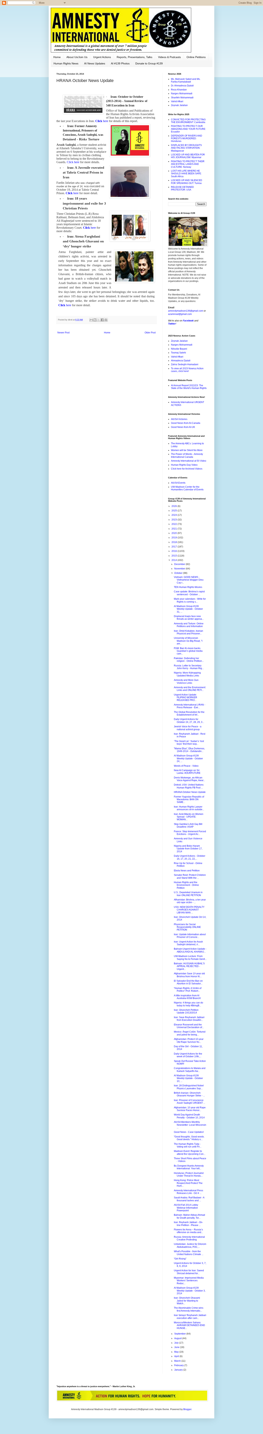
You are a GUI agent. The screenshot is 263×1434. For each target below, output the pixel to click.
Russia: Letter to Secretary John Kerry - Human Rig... (189, 667)
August (178, 1338)
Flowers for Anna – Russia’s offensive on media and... (188, 1231)
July (176, 1342)
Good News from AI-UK (183, 427)
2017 (175, 546)
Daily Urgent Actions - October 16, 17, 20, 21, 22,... (189, 857)
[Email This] (91, 320)
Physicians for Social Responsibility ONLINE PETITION (187, 927)
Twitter (172, 323)
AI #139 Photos (120, 63)
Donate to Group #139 (149, 63)
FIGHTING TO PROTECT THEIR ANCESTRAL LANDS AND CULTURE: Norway (187, 164)
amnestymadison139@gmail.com (185, 310)
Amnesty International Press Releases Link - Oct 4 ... (188, 1192)
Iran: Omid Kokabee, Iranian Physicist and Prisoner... (188, 632)
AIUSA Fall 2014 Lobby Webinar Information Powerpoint (186, 1208)
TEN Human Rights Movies (188, 587)
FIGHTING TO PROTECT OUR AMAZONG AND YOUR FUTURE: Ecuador (188, 129)
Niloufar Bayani (179, 348)
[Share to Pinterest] (106, 320)
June (177, 1347)
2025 (175, 510)
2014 (175, 560)
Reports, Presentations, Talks (134, 57)
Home (57, 57)
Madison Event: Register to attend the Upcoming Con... (189, 1152)
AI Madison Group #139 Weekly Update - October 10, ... (188, 1078)
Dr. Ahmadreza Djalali (182, 85)
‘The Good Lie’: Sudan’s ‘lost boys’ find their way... (189, 742)
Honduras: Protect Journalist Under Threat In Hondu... (189, 1174)
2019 (175, 537)
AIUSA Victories (179, 419)
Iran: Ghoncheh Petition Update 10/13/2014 (186, 1011)
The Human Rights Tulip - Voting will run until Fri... (187, 1145)
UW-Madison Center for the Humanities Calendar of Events (187, 488)
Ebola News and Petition (187, 870)
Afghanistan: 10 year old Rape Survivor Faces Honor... (190, 1109)
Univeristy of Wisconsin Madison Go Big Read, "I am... (188, 641)
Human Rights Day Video (184, 465)
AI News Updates (94, 63)
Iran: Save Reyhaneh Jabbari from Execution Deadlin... (189, 1018)
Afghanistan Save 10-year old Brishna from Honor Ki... (189, 975)
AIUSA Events (178, 482)
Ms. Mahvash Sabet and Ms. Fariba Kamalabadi (185, 80)
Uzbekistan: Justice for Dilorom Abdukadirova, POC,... (190, 1245)
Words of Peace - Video (186, 766)
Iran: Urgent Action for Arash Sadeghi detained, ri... (188, 943)
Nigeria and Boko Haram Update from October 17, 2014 (188, 849)
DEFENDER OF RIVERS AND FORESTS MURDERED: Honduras (186, 138)
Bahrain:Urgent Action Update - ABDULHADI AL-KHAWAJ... (190, 950)
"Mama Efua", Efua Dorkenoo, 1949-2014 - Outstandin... (189, 750)
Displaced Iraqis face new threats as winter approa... (189, 617)
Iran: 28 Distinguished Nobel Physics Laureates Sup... (189, 1087)
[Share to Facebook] (102, 320)
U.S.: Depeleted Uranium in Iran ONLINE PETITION (188, 893)
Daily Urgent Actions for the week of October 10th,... (188, 1055)
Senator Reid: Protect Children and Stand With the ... (190, 876)
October (178, 573)
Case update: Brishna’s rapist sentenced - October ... (189, 593)
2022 (175, 524)
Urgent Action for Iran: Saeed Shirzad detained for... (189, 1272)
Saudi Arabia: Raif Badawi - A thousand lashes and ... (189, 1199)
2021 (175, 528)
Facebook (188, 320)
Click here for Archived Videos (186, 468)
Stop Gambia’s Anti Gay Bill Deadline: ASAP (188, 825)
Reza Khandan (179, 89)
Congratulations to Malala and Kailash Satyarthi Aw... (189, 1069)
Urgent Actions (102, 57)
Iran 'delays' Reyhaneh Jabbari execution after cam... (190, 1316)
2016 (175, 551)
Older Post (150, 332)
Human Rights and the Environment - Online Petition (186, 885)
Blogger (187, 1409)
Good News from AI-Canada (185, 423)
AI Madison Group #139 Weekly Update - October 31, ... (188, 609)
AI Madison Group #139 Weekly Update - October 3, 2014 (189, 1290)
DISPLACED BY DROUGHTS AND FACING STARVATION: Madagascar (186, 148)
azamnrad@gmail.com (180, 314)
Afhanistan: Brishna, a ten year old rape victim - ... (190, 901)
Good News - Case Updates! (189, 1132)
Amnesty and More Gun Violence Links (186, 681)
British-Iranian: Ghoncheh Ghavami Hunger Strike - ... (189, 1094)
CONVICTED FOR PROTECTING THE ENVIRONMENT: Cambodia (188, 121)
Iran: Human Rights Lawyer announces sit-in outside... (189, 808)
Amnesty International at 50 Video (188, 460)
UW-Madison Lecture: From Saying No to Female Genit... (190, 957)
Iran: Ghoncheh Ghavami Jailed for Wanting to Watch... (187, 1301)
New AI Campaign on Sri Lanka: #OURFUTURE (187, 771)
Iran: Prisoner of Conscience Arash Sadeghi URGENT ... (189, 1101)
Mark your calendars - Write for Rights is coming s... (190, 600)
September (180, 1333)
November (180, 568)
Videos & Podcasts (169, 57)
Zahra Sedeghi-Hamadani (184, 364)
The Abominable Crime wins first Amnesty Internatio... (188, 1309)
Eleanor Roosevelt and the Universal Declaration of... (189, 1026)
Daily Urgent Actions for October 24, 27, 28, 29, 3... (189, 720)
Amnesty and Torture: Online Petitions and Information (189, 625)
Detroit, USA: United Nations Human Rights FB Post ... (189, 786)
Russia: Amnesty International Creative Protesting (189, 1238)
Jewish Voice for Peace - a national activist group (187, 728)
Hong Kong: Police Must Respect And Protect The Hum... (188, 1183)
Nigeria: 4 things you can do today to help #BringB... (188, 1004)
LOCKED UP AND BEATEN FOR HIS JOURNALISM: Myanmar (188, 156)
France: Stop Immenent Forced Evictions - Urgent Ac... (190, 832)
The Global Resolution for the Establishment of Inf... (189, 713)
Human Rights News (66, 63)
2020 (175, 533)
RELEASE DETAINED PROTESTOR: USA (182, 188)
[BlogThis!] (95, 320)
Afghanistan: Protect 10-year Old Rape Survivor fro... (189, 1040)
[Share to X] (99, 320)
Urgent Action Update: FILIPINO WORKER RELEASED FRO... (185, 697)
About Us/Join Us (76, 57)
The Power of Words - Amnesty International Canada (187, 455)
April (177, 1356)
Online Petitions (196, 57)
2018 (175, 542)
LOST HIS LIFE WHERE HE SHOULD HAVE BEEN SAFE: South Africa (186, 173)
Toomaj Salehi (178, 352)
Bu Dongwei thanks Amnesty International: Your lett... (189, 1167)
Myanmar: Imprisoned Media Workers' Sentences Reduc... (189, 1280)
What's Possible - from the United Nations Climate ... (188, 1252)
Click (101, 121)
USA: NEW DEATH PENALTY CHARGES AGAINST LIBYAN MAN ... (189, 910)
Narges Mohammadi (181, 93)
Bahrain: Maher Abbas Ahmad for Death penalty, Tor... (189, 1216)
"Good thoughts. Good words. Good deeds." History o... (189, 1138)
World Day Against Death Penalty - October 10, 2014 (189, 1116)
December (180, 564)
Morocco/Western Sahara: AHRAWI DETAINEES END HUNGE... (189, 1325)
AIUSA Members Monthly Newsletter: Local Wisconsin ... (190, 1125)
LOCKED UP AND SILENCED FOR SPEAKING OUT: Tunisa (186, 181)
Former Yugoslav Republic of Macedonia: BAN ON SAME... (189, 799)
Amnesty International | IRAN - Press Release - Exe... (189, 706)
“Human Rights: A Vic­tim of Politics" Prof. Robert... (187, 989)
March (177, 1361)
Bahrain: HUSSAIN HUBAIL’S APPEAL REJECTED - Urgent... (189, 966)
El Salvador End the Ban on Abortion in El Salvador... (188, 982)
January (178, 1369)
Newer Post (63, 332)
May (176, 1352)
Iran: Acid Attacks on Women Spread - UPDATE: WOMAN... (188, 817)
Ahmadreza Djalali (180, 360)
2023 (175, 519)
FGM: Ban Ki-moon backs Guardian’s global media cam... (188, 651)
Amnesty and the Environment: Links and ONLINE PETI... (190, 688)
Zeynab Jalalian (179, 105)
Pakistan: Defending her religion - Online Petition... (189, 659)
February (179, 1365)
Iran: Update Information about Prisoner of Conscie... (190, 935)
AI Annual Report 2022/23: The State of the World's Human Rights (189, 386)
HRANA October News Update (190, 792)
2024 (175, 515)
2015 (175, 555)
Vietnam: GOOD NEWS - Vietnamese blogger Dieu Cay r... (189, 580)
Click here (73, 162)
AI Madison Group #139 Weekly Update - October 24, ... (188, 758)
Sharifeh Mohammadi (182, 97)
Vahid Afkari (177, 101)
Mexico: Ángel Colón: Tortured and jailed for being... (189, 1033)
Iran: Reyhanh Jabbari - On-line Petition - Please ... (188, 1223)
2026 (175, 506)
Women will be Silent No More (187, 450)
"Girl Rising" (180, 1258)
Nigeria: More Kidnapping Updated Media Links (187, 674)
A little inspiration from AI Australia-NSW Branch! (187, 997)
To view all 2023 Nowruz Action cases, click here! (187, 370)
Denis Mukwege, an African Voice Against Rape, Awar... (189, 779)
